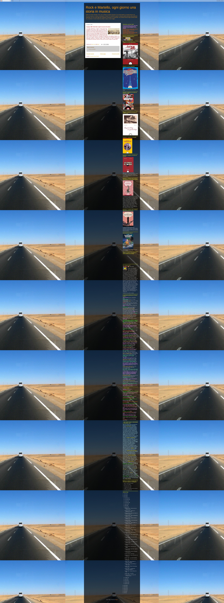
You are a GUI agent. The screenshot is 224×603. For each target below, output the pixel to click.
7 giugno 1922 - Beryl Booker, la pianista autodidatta (130, 562)
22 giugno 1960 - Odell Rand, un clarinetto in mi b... (130, 528)
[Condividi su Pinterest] (108, 44)
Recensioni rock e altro (127, 485)
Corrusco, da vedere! (127, 484)
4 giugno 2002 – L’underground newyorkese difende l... (130, 569)
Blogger (116, 599)
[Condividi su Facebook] (107, 44)
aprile (126, 579)
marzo (126, 580)
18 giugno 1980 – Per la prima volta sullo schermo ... (131, 537)
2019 (125, 591)
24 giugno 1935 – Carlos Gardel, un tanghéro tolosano (131, 523)
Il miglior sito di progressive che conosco (131, 488)
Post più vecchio (116, 54)
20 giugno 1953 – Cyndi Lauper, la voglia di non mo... (130, 533)
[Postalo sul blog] (104, 44)
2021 (125, 588)
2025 (125, 495)
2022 (125, 586)
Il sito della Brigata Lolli (128, 489)
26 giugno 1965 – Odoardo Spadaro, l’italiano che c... (131, 518)
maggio (126, 577)
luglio (126, 505)
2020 (125, 589)
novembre (127, 499)
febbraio (126, 582)
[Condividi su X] (106, 44)
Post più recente (90, 54)
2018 (125, 592)
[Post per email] (101, 44)
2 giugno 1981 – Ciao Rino (129, 573)
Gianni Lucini (131, 266)
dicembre (126, 498)
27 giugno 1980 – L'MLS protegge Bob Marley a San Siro (131, 516)
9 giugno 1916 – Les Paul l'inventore (131, 557)
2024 (125, 496)
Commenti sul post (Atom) (94, 56)
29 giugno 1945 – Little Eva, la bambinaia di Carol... (130, 511)
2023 (125, 585)
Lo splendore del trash (127, 487)
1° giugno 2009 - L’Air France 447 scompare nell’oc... (130, 575)
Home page (103, 54)
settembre (127, 502)
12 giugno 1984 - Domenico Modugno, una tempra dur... (131, 552)
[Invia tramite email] (103, 44)
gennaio (126, 583)
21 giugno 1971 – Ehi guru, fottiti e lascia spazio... (130, 530)
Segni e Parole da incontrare (128, 483)
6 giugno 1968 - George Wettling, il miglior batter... (130, 564)
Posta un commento (92, 49)
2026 (125, 493)
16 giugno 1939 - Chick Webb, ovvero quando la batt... (131, 542)
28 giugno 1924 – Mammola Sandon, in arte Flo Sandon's (131, 513)
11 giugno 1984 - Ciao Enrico (129, 553)
